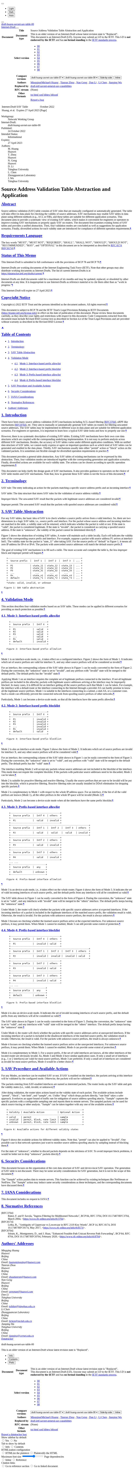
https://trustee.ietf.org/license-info (19, 313)
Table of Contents (16, 334)
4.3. (4, 807)
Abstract (8, 204)
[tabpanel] (67, 1401)
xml (41, 94)
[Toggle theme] (2, 3)
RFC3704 (110, 421)
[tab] (11, 1355)
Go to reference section (17, 1466)
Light (11, 8)
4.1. (4, 615)
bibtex (47, 94)
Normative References (22, 402)
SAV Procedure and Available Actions (30, 385)
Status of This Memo (18, 255)
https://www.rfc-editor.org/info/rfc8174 (63, 1227)
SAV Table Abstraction (23, 352)
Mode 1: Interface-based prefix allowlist (40, 363)
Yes (7, 1440)
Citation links (8, 1462)
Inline (117, 77)
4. (3, 599)
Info (7, 1446)
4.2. (4, 705)
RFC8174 (7, 248)
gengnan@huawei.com (21, 1291)
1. (3, 415)
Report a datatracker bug (14, 1434)
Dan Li (92, 82)
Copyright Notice (15, 297)
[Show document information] (17, 27)
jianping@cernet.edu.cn (21, 1335)
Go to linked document (46, 1466)
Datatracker (7, 1338)
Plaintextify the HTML (46, 1453)
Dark (11, 12)
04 (38, 58)
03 (38, 55)
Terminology (17, 346)
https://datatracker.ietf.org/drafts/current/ (21, 273)
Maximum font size (11, 1456)
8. (3, 1206)
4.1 (16, 363)
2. (3, 481)
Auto (11, 15)
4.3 (16, 374)
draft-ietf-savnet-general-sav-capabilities (51, 86)
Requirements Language (21, 235)
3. (3, 511)
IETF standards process (104, 40)
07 (38, 66)
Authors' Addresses (18, 408)
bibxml (54, 94)
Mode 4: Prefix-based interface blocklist (40, 380)
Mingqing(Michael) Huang (44, 82)
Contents (19, 1446)
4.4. (4, 930)
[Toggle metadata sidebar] (2, 22)
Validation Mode (19, 358)
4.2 (16, 369)
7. (3, 1192)
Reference (21, 1460)
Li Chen (102, 82)
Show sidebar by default (13, 1437)
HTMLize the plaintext (17, 1453)
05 (38, 61)
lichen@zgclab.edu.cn (20, 1321)
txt (32, 94)
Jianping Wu (115, 82)
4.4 (16, 380)
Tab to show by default (13, 1443)
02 (38, 52)
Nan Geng (81, 82)
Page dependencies (54, 1456)
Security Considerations (23, 391)
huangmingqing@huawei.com (24, 1262)
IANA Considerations (22, 396)
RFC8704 (20, 424)
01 (38, 49)
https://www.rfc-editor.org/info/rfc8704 (80, 1236)
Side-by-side (106, 77)
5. (3, 1069)
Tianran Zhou (67, 82)
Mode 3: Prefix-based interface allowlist (40, 374)
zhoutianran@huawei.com (22, 1277)
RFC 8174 (116, 245)
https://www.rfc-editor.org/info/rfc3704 (43, 1218)
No (15, 1440)
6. (3, 1161)
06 (38, 63)
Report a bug (37, 99)
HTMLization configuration (15, 1449)
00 (38, 46)
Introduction (17, 341)
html (36, 94)
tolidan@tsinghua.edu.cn (22, 1306)
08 (38, 69)
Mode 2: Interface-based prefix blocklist (40, 369)
